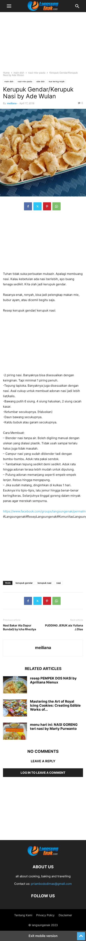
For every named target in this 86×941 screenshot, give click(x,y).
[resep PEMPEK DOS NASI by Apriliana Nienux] (15, 685)
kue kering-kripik (56, 81)
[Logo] (43, 855)
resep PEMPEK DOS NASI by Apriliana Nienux (53, 680)
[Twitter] (37, 206)
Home (6, 72)
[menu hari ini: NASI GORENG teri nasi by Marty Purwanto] (15, 732)
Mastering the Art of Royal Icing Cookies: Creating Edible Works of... (55, 705)
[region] (43, 43)
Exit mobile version (43, 936)
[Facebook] (28, 206)
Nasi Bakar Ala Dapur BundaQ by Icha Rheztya (19, 627)
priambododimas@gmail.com (51, 884)
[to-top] (81, 934)
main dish (19, 72)
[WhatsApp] (56, 206)
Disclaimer (65, 915)
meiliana (12, 103)
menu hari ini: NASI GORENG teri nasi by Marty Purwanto (54, 727)
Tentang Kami (23, 915)
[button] (9, 6)
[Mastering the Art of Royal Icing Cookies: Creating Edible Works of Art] (15, 708)
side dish (40, 81)
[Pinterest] (47, 206)
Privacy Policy (45, 915)
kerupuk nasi (44, 583)
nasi (58, 583)
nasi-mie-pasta (36, 72)
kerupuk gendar (24, 583)
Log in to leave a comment (43, 773)
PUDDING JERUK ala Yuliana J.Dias (64, 627)
